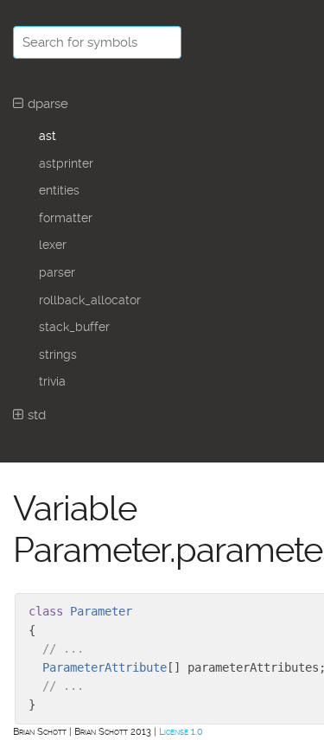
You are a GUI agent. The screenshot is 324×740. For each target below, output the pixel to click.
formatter (65, 218)
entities (59, 190)
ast (47, 136)
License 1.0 (181, 731)
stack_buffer (74, 327)
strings (58, 354)
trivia (52, 381)
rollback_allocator (90, 300)
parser (57, 272)
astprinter (66, 163)
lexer (53, 245)
